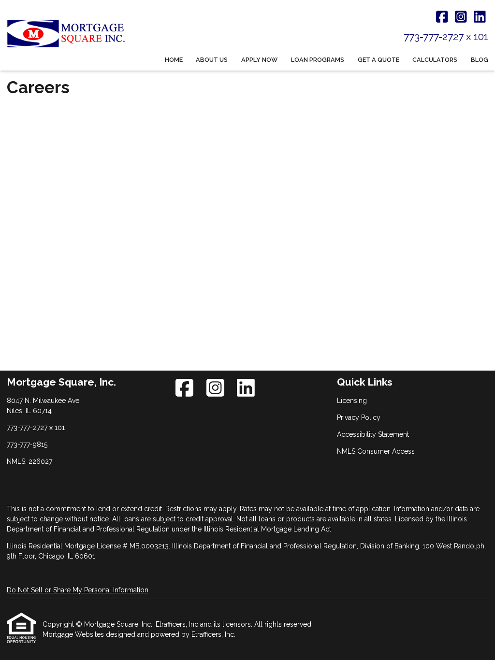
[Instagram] (460, 17)
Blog (479, 59)
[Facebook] (442, 17)
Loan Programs (317, 59)
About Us (212, 59)
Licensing (352, 400)
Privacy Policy (358, 417)
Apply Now (259, 59)
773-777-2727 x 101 (446, 36)
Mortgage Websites (74, 634)
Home (174, 59)
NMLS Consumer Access (376, 451)
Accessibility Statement (373, 434)
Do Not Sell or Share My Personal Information (77, 590)
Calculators (434, 59)
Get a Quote (378, 59)
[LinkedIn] (479, 17)
